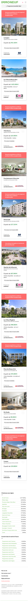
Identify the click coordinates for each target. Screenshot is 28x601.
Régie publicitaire (5, 578)
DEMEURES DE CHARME (12, 586)
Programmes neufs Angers (8, 560)
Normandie (4, 517)
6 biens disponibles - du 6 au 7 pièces (11, 85)
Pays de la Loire (6, 506)
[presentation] (3, 26)
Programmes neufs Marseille (9, 556)
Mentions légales (16, 592)
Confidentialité (4, 593)
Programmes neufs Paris (8, 552)
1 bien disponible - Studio (11, 417)
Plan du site (4, 570)
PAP (13, 584)
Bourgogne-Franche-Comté (8, 526)
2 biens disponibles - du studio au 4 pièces (12, 374)
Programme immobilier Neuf (14, 6)
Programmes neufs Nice (7, 558)
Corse (3, 532)
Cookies (10, 593)
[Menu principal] (26, 2)
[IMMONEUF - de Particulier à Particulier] (9, 2)
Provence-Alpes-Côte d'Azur (8, 502)
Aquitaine (4, 504)
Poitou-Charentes (6, 523)
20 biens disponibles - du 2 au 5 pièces (11, 325)
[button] (12, 34)
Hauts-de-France (6, 515)
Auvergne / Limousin (7, 528)
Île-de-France (5, 497)
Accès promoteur (5, 581)
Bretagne (4, 508)
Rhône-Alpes (5, 500)
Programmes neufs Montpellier (9, 543)
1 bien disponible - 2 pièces (11, 136)
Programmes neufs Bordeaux (9, 545)
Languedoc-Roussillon (7, 513)
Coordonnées (4, 575)
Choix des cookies (17, 593)
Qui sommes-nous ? (6, 573)
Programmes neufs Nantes (8, 554)
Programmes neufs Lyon (7, 550)
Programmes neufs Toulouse (8, 541)
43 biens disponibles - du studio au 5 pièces (12, 273)
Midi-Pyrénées (5, 519)
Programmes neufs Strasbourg (9, 547)
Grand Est (4, 510)
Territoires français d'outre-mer (9, 530)
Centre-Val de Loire (6, 521)
